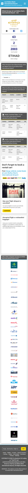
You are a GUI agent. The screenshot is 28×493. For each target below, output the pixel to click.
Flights (9, 452)
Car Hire (14, 452)
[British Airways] (14, 326)
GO (23, 449)
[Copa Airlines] (14, 335)
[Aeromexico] (14, 271)
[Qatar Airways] (14, 396)
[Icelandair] (14, 363)
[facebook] (14, 30)
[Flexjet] (14, 350)
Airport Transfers (22, 452)
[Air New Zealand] (14, 291)
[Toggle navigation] (25, 3)
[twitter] (21, 30)
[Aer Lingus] (14, 264)
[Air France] (14, 287)
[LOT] (14, 386)
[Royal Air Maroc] (14, 402)
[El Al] (14, 343)
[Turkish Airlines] (14, 422)
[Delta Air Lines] (14, 339)
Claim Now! (7, 210)
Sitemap (17, 455)
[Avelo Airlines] (14, 318)
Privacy (12, 455)
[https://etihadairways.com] (7, 30)
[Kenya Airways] (14, 376)
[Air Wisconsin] (14, 297)
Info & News (16, 454)
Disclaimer (23, 454)
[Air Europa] (14, 278)
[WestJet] (14, 440)
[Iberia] (14, 359)
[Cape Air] (14, 331)
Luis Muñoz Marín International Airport (13, 3)
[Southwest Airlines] (14, 408)
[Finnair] (14, 346)
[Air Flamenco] (14, 282)
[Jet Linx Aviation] (14, 371)
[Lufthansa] (14, 392)
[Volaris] (14, 434)
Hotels (10, 454)
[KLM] (14, 381)
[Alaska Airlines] (14, 302)
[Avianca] (14, 322)
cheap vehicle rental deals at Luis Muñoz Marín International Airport (14, 173)
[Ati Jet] (14, 312)
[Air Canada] (14, 274)
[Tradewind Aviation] (14, 418)
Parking (5, 454)
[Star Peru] (14, 413)
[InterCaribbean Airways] (14, 367)
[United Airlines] (14, 426)
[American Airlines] (14, 306)
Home (4, 452)
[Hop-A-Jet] (14, 355)
